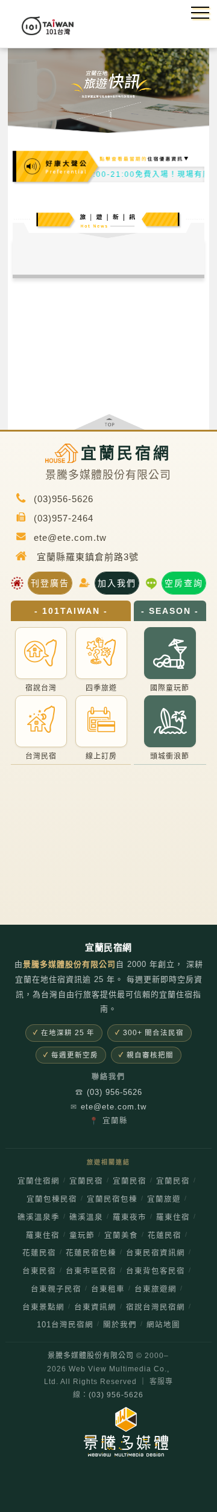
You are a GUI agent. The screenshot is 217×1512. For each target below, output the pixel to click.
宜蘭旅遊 (164, 1199)
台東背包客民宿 (155, 1271)
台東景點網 (43, 1307)
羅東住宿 (173, 1217)
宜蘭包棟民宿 (52, 1199)
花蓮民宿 (164, 1235)
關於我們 (120, 1325)
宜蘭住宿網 (38, 1181)
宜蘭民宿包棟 (112, 1199)
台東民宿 (39, 1271)
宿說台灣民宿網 (155, 1307)
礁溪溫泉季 (38, 1217)
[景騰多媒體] (108, 1431)
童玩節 (82, 1235)
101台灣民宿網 (65, 1325)
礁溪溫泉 (86, 1217)
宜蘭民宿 (86, 1181)
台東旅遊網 (155, 1289)
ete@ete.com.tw (108, 1106)
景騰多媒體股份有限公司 (91, 1355)
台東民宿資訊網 (155, 1253)
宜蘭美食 (121, 1235)
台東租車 (108, 1289)
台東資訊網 (95, 1307)
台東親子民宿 (56, 1289)
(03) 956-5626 (108, 1092)
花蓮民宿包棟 (91, 1253)
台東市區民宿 (91, 1271)
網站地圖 (163, 1325)
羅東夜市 (129, 1217)
